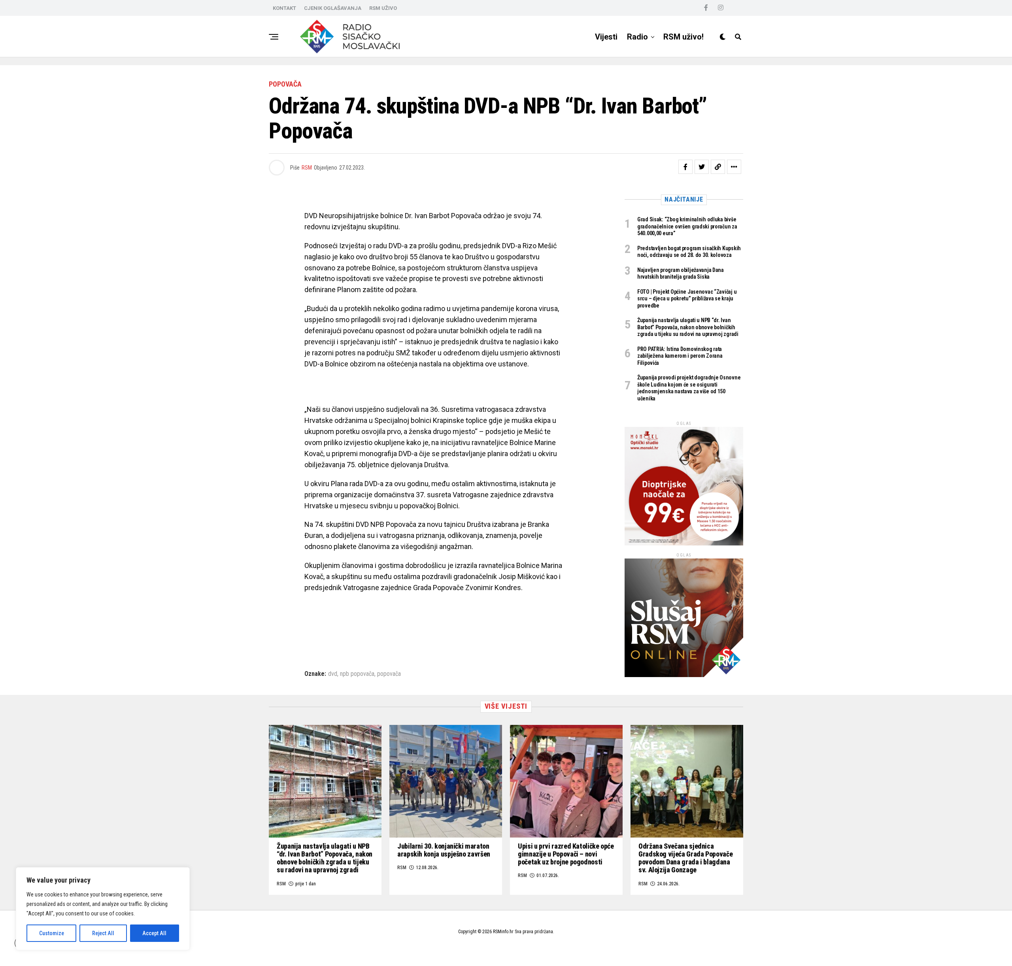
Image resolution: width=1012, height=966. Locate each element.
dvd (332, 674)
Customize (51, 933)
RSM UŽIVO (383, 8)
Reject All (103, 933)
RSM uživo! (683, 37)
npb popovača (357, 674)
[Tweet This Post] (702, 167)
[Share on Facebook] (685, 167)
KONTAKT (284, 8)
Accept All (154, 933)
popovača (389, 674)
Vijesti (606, 37)
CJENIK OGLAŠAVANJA (332, 8)
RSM (307, 167)
